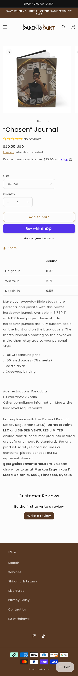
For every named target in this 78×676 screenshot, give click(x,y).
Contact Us (17, 609)
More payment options (39, 238)
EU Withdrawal (19, 619)
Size (6, 176)
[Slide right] (48, 121)
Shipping (8, 152)
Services (14, 572)
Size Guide (16, 591)
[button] (5, 27)
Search (13, 563)
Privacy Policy (19, 600)
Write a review (39, 515)
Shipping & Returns (23, 581)
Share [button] (12, 248)
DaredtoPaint (42, 669)
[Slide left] (30, 121)
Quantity (9, 194)
